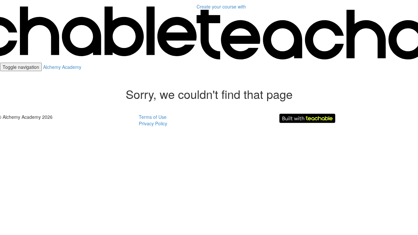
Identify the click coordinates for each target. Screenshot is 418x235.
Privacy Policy (153, 123)
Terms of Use (153, 117)
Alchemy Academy (62, 67)
